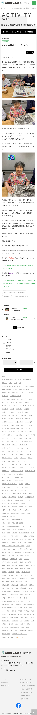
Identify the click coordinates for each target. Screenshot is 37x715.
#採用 (3, 565)
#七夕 (30, 494)
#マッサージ (19, 487)
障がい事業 (24, 699)
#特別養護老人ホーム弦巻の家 (10, 601)
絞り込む (19, 370)
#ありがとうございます (26, 393)
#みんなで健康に (7, 435)
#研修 (25, 608)
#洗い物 (32, 591)
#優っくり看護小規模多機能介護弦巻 (14, 292)
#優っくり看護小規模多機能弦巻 (11, 526)
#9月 (20, 383)
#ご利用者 (5, 425)
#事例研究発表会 (20, 500)
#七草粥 (4, 497)
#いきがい (5, 396)
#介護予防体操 (6, 507)
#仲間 (3, 510)
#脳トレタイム (6, 621)
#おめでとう (13, 402)
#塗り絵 (20, 542)
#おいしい (31, 399)
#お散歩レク (12, 412)
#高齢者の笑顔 (6, 634)
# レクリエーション (7, 379)
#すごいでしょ (20, 425)
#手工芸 (14, 562)
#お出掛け (5, 409)
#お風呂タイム (29, 419)
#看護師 (19, 608)
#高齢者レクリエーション (19, 634)
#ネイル (22, 467)
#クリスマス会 (6, 451)
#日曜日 (4, 575)
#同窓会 (31, 536)
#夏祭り (30, 542)
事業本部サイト (5, 8)
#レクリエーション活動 (8, 494)
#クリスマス (25, 448)
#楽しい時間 (5, 585)
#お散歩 (4, 412)
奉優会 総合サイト (25, 679)
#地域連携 (13, 542)
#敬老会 (14, 565)
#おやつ (21, 402)
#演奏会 (27, 595)
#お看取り (24, 415)
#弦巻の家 (5, 559)
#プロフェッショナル (8, 487)
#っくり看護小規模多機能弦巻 (10, 428)
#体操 (14, 510)
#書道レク (15, 578)
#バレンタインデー (7, 477)
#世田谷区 (20, 497)
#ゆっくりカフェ (7, 438)
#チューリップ (6, 461)
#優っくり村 (13, 516)
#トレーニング (6, 467)
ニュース (3, 679)
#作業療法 (26, 510)
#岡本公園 (15, 555)
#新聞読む (11, 572)
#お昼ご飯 (20, 412)
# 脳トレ (4, 383)
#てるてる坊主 (25, 428)
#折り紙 (21, 562)
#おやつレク (28, 402)
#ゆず (27, 435)
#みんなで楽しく (18, 435)
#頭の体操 (5, 630)
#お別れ (12, 409)
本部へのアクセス (11, 670)
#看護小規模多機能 (28, 604)
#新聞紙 (4, 572)
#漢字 (3, 598)
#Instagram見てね (24, 389)
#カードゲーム (23, 445)
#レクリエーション (20, 490)
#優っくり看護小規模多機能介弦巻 (12, 520)
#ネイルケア (30, 467)
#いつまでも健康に (15, 396)
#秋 (3, 611)
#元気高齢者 (21, 529)
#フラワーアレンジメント (9, 484)
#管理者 (13, 611)
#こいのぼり (28, 422)
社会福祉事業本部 (26, 692)
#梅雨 (7, 582)
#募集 (32, 533)
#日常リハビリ (26, 572)
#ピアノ (23, 477)
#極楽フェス (19, 582)
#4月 (15, 383)
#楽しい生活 (14, 585)
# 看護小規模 (27, 379)
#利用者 (14, 533)
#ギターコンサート (7, 448)
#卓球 (11, 536)
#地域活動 (5, 542)
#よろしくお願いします (20, 438)
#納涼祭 (4, 614)
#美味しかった (24, 617)
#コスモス (11, 454)
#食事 (16, 630)
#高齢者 (30, 630)
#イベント (32, 438)
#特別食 (25, 598)
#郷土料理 (5, 627)
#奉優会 (19, 549)
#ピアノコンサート (7, 481)
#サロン (16, 458)
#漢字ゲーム (10, 598)
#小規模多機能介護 (28, 552)
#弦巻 (27, 555)
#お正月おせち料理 (13, 415)
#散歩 (8, 565)
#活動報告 (5, 595)
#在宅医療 (15, 539)
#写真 (8, 533)
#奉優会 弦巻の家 (29, 549)
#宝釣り (10, 552)
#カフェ (14, 445)
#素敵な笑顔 (12, 614)
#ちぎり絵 (29, 425)
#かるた (10, 422)
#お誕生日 (11, 419)
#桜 (3, 582)
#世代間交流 (12, 497)
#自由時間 (15, 621)
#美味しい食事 (14, 617)
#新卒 (3, 569)
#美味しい (5, 617)
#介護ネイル (5, 503)
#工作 (21, 555)
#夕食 (28, 546)
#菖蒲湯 (4, 624)
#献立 (23, 601)
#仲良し (31, 507)
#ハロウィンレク (30, 471)
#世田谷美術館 (29, 497)
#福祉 (30, 608)
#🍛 (17, 637)
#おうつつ (5, 402)
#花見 (32, 621)
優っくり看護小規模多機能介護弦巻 (20, 8)
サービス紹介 (16, 32)
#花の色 (26, 621)
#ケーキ (29, 451)
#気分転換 (25, 591)
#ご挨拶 (12, 425)
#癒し (12, 604)
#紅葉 (32, 611)
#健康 (23, 513)
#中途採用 (10, 500)
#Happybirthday (7, 389)
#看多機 (18, 604)
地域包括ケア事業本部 (28, 686)
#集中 (22, 627)
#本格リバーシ (24, 578)
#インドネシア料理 (26, 441)
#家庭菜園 (18, 552)
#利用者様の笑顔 (24, 533)
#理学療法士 (5, 604)
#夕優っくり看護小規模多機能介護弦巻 (13, 546)
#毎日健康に (17, 591)
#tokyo (4, 393)
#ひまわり (20, 432)
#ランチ (27, 487)
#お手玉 (26, 409)
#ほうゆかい (28, 432)
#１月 (12, 637)
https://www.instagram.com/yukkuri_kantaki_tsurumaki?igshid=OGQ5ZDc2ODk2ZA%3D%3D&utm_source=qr (18, 283)
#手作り (26, 559)
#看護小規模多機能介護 (21, 296)
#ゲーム (4, 454)
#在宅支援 (23, 539)
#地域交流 (31, 539)
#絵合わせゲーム (29, 614)
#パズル (17, 477)
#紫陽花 (20, 614)
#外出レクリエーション (8, 549)
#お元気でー (31, 406)
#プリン (27, 484)
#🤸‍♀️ (22, 637)
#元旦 (29, 526)
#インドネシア (15, 441)
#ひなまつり (12, 432)
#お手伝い (7, 296)
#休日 (8, 510)
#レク (11, 490)
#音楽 (27, 627)
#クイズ (17, 448)
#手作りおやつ (6, 562)
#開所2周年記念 (14, 627)
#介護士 (14, 507)
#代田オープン (23, 507)
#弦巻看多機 (13, 559)
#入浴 (28, 529)
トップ (5, 32)
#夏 (25, 542)
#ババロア (20, 474)
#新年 (16, 569)
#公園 (3, 533)
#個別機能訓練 (15, 513)
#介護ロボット (15, 503)
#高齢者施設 (5, 637)
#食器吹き (23, 630)
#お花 (30, 415)
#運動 (28, 624)
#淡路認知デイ (14, 595)
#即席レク (18, 536)
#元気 (3, 529)
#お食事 (4, 422)
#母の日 (30, 588)
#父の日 (18, 598)
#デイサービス (6, 464)
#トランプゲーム (25, 464)
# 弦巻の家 (18, 379)
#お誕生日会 (19, 419)
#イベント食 (5, 441)
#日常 (18, 572)
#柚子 (32, 578)
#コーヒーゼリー (7, 458)
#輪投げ (22, 624)
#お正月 (4, 415)
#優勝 (24, 526)
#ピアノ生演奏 (19, 481)
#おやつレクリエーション (9, 406)
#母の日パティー (7, 591)
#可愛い (25, 536)
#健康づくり (30, 513)
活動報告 (34, 8)
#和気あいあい (6, 539)
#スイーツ (23, 458)
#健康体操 (5, 516)
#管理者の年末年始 (23, 611)
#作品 (19, 510)
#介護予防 (24, 503)
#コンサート (19, 454)
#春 (31, 575)
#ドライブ (15, 467)
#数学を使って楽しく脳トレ (27, 565)
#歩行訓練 (23, 588)
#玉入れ (29, 601)
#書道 (8, 578)
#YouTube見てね (13, 393)
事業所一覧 (4, 682)
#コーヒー (28, 454)
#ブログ (21, 484)
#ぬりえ (4, 432)
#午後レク (5, 536)
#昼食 (3, 578)
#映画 (27, 575)
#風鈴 (11, 630)
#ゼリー (30, 458)
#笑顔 (7, 611)
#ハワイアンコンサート (8, 474)
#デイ (25, 461)
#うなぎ (23, 399)
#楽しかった (23, 585)
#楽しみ (31, 585)
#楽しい (27, 582)
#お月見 (27, 412)
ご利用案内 (29, 32)
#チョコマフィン (17, 461)
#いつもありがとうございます (10, 399)
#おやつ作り (22, 406)
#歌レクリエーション (12, 588)
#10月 (10, 383)
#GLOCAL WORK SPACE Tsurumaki (12, 386)
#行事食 (10, 624)
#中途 (3, 500)
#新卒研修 (10, 569)
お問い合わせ (5, 686)
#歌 (3, 588)
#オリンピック (6, 445)
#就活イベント (6, 555)
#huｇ (15, 389)
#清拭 (21, 595)
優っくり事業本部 (26, 689)
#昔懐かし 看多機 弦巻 (15, 575)
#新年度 (22, 569)
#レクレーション (22, 494)
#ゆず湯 (32, 435)
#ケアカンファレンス (18, 451)
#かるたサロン (19, 422)
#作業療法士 (5, 513)
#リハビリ (5, 490)
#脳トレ (32, 617)
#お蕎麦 (4, 419)
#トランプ (15, 464)
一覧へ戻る (20, 328)
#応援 (20, 559)
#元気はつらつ (11, 529)
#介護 (28, 500)
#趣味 (16, 624)
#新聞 (28, 569)
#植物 (12, 582)
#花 (21, 621)
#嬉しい (4, 552)
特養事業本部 (25, 696)
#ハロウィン (5, 471)
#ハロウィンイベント (17, 471)
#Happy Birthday (29, 386)
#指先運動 (28, 562)
